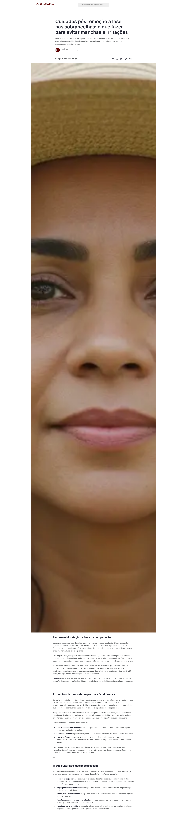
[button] (149, 5)
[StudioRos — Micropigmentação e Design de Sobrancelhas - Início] (57, 5)
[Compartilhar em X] (117, 58)
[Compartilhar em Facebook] (113, 59)
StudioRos (65, 49)
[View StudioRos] (57, 50)
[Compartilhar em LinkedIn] (121, 58)
